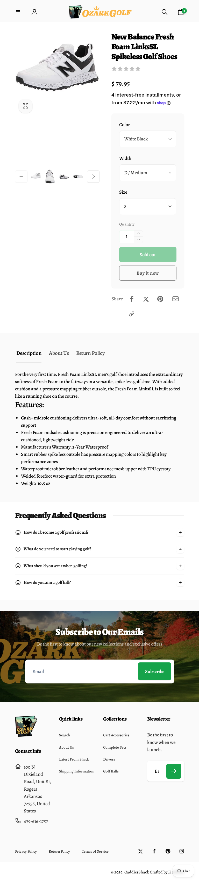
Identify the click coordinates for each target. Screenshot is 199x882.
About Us (59, 353)
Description (28, 353)
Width (125, 158)
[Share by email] (175, 299)
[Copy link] (132, 314)
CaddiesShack (136, 872)
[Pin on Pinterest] (160, 299)
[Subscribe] (173, 771)
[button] (18, 12)
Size (123, 192)
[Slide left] (21, 176)
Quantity (126, 224)
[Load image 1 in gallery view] (36, 176)
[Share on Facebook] (132, 299)
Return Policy (90, 353)
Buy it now (148, 273)
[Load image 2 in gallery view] (50, 176)
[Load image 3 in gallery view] (64, 176)
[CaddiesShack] (26, 735)
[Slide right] (93, 176)
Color (124, 124)
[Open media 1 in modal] (57, 74)
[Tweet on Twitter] (146, 299)
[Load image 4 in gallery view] (78, 176)
